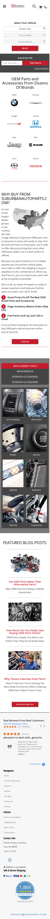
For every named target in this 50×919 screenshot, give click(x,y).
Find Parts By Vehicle (12, 781)
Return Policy (9, 827)
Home (6, 776)
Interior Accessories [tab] (25, 376)
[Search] (34, 6)
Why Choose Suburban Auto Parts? (25, 679)
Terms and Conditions (12, 817)
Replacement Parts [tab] (25, 366)
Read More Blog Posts (25, 704)
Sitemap (7, 806)
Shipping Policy (10, 822)
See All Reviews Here (15, 723)
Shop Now (25, 341)
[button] (41, 726)
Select (25, 48)
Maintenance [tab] (25, 371)
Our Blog (7, 796)
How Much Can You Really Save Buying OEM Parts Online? (25, 632)
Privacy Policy (9, 832)
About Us (7, 786)
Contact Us (8, 801)
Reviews (7, 791)
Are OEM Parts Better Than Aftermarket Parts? (25, 583)
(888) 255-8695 (10, 851)
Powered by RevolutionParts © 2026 (29, 914)
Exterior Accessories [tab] (25, 382)
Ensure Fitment (41, 68)
